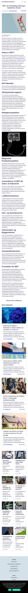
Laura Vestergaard (7, 339)
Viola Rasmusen (13, 11)
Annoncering (14, 577)
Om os (14, 579)
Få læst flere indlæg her (14, 300)
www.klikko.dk (15, 570)
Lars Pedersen (6, 409)
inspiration (23, 10)
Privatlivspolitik (16, 589)
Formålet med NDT (21, 60)
